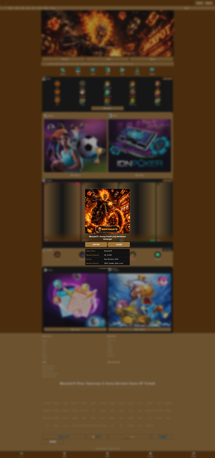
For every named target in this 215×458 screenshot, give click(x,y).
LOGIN (119, 244)
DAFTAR (96, 244)
